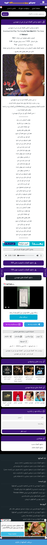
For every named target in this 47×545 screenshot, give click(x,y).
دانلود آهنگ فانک (37, 448)
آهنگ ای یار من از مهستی (14, 351)
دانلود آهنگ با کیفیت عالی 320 (22, 263)
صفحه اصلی (36, 8)
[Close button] (45, 520)
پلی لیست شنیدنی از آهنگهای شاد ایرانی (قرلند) (29, 489)
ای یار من (30, 354)
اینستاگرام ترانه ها (12, 324)
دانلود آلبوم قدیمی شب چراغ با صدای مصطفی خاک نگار (27, 509)
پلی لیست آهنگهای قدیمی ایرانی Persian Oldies (29, 493)
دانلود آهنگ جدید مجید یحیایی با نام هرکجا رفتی (29, 476)
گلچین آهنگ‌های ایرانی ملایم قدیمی (33, 496)
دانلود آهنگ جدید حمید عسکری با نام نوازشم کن (29, 466)
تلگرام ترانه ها (32, 324)
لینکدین (28, 337)
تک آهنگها (32, 346)
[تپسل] (4, 242)
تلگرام (7, 337)
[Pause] (5, 307)
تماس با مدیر (11, 8)
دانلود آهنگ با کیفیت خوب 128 (22, 270)
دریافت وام (23, 317)
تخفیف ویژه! (13, 534)
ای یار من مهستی (19, 354)
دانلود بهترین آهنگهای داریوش (35, 499)
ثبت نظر (23, 431)
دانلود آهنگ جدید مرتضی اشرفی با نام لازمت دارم (29, 473)
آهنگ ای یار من (29, 351)
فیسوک (22, 342)
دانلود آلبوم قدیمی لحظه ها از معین (33, 516)
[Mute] (8, 307)
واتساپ (17, 337)
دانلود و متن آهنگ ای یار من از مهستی (27, 22)
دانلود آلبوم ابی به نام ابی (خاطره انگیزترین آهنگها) (28, 486)
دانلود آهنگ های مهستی (23, 277)
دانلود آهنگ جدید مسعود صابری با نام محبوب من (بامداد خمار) (24, 470)
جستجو (5, 14)
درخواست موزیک (23, 8)
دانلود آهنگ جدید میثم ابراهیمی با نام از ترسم (30, 463)
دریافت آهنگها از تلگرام (23, 542)
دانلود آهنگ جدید (37, 444)
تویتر (38, 337)
